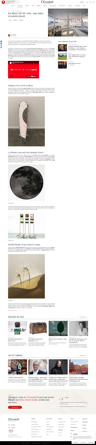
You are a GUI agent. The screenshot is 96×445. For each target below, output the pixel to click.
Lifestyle (12, 5)
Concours (84, 431)
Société (27, 5)
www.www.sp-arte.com (12, 310)
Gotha (33, 5)
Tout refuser (75, 442)
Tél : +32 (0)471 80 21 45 (12, 434)
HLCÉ (84, 5)
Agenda (45, 5)
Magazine (39, 5)
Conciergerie (77, 5)
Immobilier (70, 5)
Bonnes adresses (53, 5)
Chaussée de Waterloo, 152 (13, 435)
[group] (87, 2)
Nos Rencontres (62, 5)
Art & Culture (20, 5)
